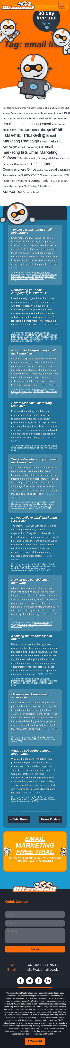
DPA (49, 118)
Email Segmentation (44, 276)
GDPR (52, 158)
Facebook (20, 980)
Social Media (10, 186)
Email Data (23, 130)
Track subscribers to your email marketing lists (34, 461)
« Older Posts (19, 819)
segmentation (40, 180)
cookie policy (36, 1034)
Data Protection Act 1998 (55, 113)
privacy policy (24, 1034)
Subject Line (43, 186)
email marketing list (30, 147)
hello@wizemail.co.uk (41, 969)
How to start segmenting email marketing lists (33, 352)
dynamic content (60, 119)
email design (41, 130)
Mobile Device (36, 339)
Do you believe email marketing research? (34, 519)
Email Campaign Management (32, 503)
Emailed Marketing (20, 339)
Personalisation (11, 175)
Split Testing (30, 186)
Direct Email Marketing (34, 118)
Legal (53, 169)
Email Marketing (45, 335)
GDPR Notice (51, 1034)
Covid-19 (28, 113)
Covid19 (35, 113)
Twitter (29, 980)
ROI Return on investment (39, 506)
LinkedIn (47, 980)
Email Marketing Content (22, 276)
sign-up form (62, 181)
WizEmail (18, 5)
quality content (31, 175)
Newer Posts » (50, 819)
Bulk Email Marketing (53, 108)
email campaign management (27, 124)
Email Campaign (26, 337)
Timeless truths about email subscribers (31, 231)
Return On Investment (53, 175)
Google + (38, 980)
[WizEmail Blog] (10, 31)
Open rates (63, 169)
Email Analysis (40, 502)
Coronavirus (17, 113)
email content (59, 124)
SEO (53, 181)
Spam (20, 186)
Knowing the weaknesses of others (31, 637)
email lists (36, 274)
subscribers (14, 191)
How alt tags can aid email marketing (30, 581)
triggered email (32, 192)
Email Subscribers (19, 278)
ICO (29, 164)
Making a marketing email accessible (29, 696)
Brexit (39, 108)
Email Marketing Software (40, 624)
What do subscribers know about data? (30, 752)
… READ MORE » (48, 385)
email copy (9, 129)
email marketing (28, 135)
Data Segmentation (12, 119)
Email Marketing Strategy (33, 158)
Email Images (41, 337)
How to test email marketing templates (31, 404)
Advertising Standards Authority (19, 107)
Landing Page (42, 170)
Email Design (30, 335)
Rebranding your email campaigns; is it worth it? (29, 291)
